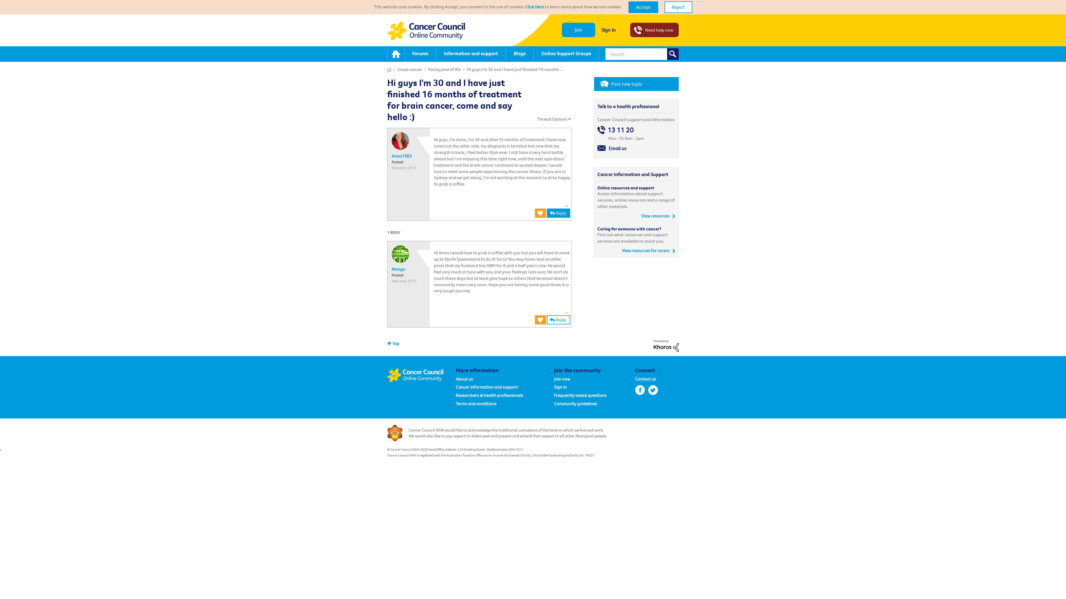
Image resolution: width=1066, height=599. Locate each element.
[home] (395, 54)
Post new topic (626, 84)
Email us (618, 148)
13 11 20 (621, 130)
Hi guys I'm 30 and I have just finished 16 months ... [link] (515, 69)
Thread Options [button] (552, 119)
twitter (653, 390)
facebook (640, 390)
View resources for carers (646, 250)
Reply (561, 213)
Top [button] (396, 343)
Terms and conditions (476, 403)
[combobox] (642, 54)
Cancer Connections (389, 70)
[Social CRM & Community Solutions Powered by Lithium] (666, 345)
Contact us (645, 379)
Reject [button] (678, 7)
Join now (562, 379)
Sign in (609, 30)
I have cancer (409, 69)
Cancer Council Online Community (421, 375)
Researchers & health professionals (489, 395)
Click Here (534, 6)
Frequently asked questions (580, 395)
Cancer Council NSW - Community (426, 31)
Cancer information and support (487, 387)
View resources (655, 216)
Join (578, 30)
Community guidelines (575, 403)
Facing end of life (444, 69)
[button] (643, 7)
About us (464, 379)
